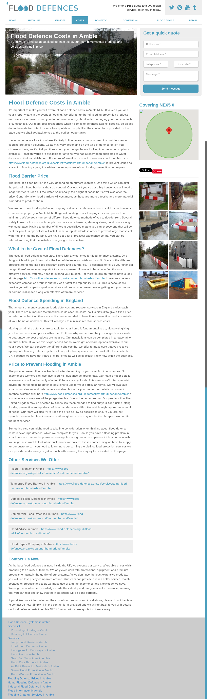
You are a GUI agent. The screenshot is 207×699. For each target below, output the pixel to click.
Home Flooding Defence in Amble (29, 682)
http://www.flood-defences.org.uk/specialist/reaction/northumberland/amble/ (56, 162)
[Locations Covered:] (7, 3)
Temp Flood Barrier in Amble (29, 642)
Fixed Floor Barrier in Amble (29, 646)
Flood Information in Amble (25, 690)
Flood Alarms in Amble (25, 654)
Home (12, 20)
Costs (80, 20)
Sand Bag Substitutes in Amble (30, 658)
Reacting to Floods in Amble (29, 634)
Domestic (101, 20)
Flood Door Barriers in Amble (29, 662)
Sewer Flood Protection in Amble (32, 670)
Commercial (130, 20)
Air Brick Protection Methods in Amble (35, 666)
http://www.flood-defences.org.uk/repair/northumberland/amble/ (64, 278)
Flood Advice (165, 20)
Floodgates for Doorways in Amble (33, 650)
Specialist (33, 20)
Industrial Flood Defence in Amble (29, 686)
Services (59, 20)
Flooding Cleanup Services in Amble (31, 694)
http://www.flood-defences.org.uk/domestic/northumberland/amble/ (86, 393)
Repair (193, 20)
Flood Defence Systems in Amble (29, 622)
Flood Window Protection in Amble (33, 674)
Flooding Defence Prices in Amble (29, 678)
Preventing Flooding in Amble (29, 630)
